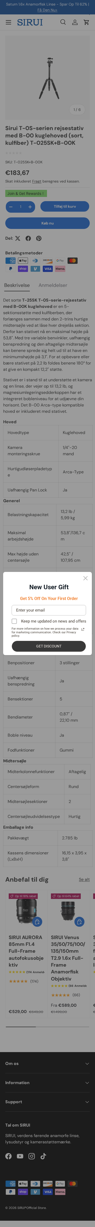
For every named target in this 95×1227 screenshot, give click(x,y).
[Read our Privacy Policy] (83, 629)
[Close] (85, 578)
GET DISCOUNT (48, 646)
